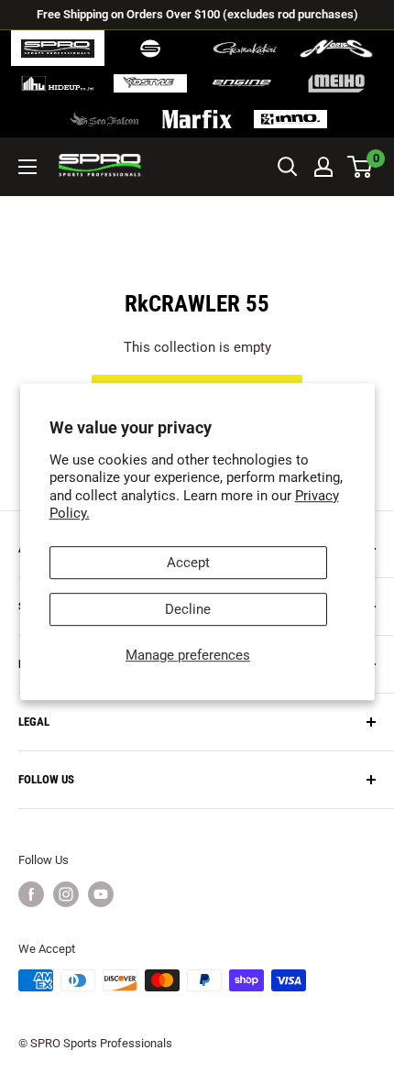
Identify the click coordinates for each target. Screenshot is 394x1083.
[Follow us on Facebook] (31, 894)
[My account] (323, 167)
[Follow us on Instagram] (66, 894)
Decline (188, 609)
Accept (188, 562)
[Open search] (288, 167)
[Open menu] (27, 166)
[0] (360, 167)
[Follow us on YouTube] (101, 894)
